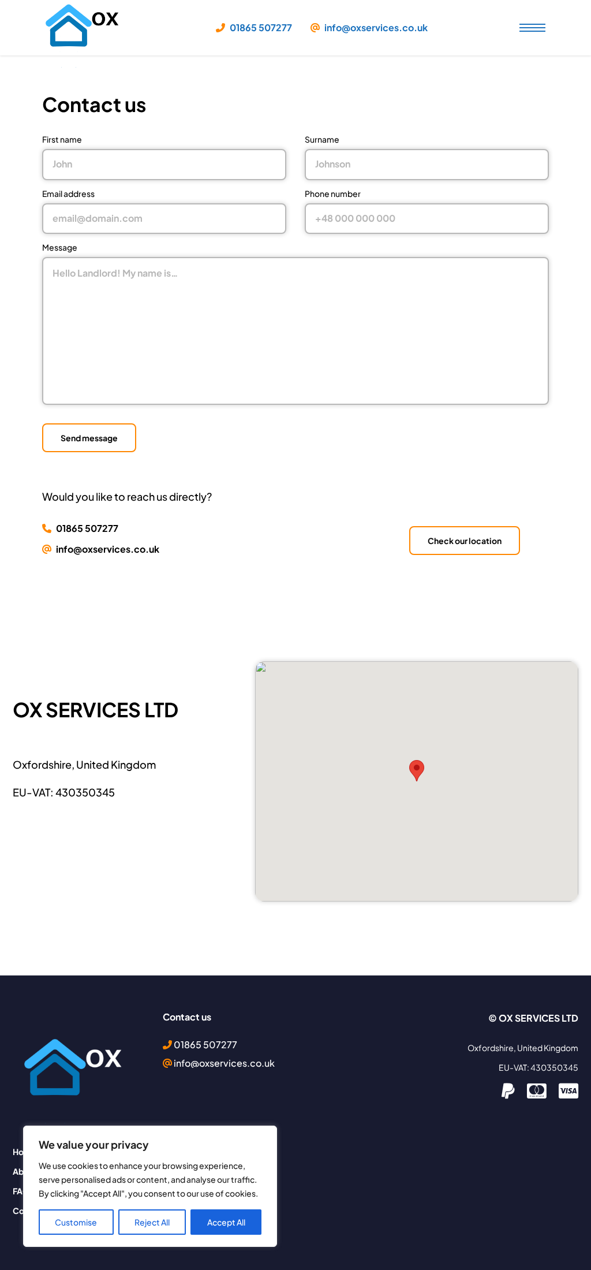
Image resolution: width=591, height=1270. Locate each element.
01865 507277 (260, 27)
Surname (322, 139)
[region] (150, 1186)
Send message (89, 438)
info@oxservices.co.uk (375, 27)
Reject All (152, 1222)
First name (62, 139)
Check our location (465, 540)
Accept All (226, 1222)
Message (59, 247)
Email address (68, 193)
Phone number (333, 193)
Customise (76, 1222)
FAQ (21, 1191)
